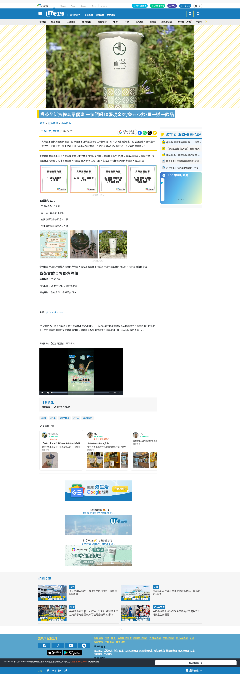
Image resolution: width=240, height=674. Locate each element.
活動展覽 (98, 638)
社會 (72, 607)
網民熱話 (98, 650)
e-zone (104, 6)
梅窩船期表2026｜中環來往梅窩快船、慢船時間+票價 (176, 592)
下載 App (186, 6)
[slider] (80, 392)
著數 (44, 417)
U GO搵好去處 (141, 6)
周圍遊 (152, 21)
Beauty (84, 6)
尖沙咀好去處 (125, 638)
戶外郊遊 (109, 641)
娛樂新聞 (100, 15)
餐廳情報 (98, 641)
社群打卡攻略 (159, 6)
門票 (53, 417)
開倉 (113, 638)
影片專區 (140, 21)
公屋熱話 (88, 15)
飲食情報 (53, 123)
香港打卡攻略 (184, 21)
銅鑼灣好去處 (140, 638)
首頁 (42, 123)
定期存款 (111, 15)
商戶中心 (172, 6)
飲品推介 (65, 417)
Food (73, 6)
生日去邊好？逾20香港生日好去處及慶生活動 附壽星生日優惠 (176, 612)
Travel (63, 6)
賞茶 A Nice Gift (54, 312)
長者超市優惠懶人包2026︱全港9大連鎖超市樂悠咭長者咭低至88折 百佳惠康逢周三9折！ (93, 612)
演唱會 (42, 21)
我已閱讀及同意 (195, 662)
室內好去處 (159, 607)
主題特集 (200, 21)
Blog (94, 6)
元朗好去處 (155, 638)
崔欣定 (47, 131)
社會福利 (120, 641)
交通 (72, 586)
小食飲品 (66, 123)
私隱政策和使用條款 (78, 661)
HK (54, 6)
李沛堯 (56, 131)
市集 (107, 638)
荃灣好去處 (168, 638)
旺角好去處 (182, 638)
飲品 (76, 417)
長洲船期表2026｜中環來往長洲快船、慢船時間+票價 (93, 592)
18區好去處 (166, 21)
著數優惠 (88, 417)
